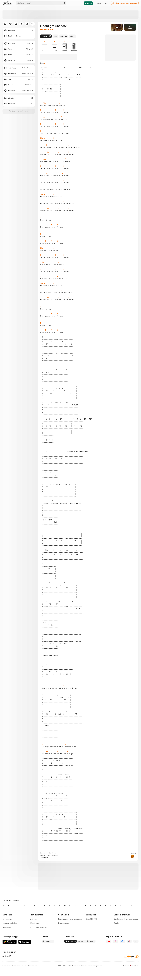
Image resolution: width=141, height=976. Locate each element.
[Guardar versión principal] (50, 36)
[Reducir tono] (27, 49)
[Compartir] (32, 24)
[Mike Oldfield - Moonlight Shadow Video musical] (117, 27)
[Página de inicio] (7, 3)
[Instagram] (115, 941)
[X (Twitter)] (135, 941)
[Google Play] (10, 942)
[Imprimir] (10, 24)
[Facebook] (122, 941)
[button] (117, 27)
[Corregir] (27, 24)
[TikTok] (129, 941)
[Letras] (7, 956)
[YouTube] (108, 941)
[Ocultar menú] (5, 24)
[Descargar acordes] (21, 24)
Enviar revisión (44, 857)
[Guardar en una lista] (16, 24)
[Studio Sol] (131, 956)
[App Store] (24, 942)
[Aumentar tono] (32, 49)
